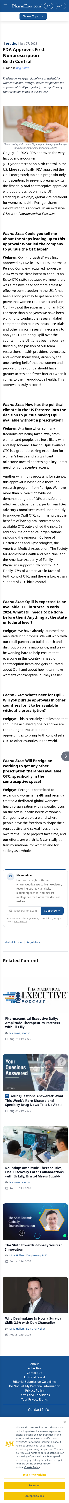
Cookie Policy (32, 1467)
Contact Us (34, 1373)
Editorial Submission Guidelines (34, 1382)
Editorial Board (34, 1377)
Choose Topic (30, 16)
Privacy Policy (34, 1390)
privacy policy (20, 921)
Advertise (34, 1368)
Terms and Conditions (34, 1395)
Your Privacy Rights (34, 1399)
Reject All (34, 1485)
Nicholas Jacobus (19, 1033)
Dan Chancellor (35, 1328)
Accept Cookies (34, 1496)
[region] (34, 1460)
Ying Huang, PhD (36, 1255)
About (34, 1364)
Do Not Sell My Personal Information (34, 1386)
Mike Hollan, (17, 1255)
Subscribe (50, 910)
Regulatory (33, 942)
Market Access (13, 942)
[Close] (65, 1422)
